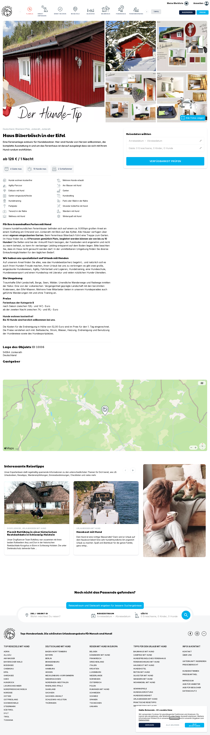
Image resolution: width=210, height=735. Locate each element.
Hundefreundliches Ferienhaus (149, 658)
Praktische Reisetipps (144, 702)
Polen (93, 686)
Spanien (94, 699)
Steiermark (10, 706)
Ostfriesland (11, 699)
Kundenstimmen (191, 671)
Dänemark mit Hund (100, 655)
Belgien (93, 651)
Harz (6, 679)
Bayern (49, 655)
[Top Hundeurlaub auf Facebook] (190, 633)
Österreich (95, 682)
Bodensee (9, 665)
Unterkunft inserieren (194, 661)
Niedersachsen (53, 679)
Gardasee (9, 675)
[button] (201, 3)
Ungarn (94, 706)
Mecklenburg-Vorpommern (59, 675)
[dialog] (171, 719)
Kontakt (187, 651)
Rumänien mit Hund (99, 689)
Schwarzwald (11, 703)
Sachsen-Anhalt (54, 696)
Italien (93, 665)
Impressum (188, 681)
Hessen (49, 672)
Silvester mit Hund (143, 675)
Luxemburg (95, 672)
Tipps (156, 12)
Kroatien (94, 669)
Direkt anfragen (42, 15)
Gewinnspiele (140, 689)
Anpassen (149, 725)
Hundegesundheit (142, 695)
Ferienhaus (121, 14)
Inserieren (187, 12)
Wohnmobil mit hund (144, 682)
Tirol (6, 717)
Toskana (8, 720)
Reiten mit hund (141, 672)
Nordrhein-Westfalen (57, 682)
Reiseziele (75, 14)
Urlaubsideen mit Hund (145, 699)
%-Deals (29, 14)
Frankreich (95, 658)
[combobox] (59, 618)
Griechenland (97, 662)
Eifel (6, 672)
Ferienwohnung (136, 14)
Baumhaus (105, 14)
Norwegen (95, 679)
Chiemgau (9, 669)
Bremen (49, 665)
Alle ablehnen (172, 725)
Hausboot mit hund (143, 665)
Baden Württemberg (56, 651)
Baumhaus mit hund (143, 651)
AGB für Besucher (192, 687)
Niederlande (96, 675)
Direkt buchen (60, 14)
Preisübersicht (190, 665)
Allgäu (7, 655)
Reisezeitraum (105, 613)
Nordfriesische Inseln (15, 689)
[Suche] (186, 615)
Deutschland (8, 129)
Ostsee (7, 696)
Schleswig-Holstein (56, 699)
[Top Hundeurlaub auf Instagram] (197, 633)
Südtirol (8, 710)
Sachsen (49, 693)
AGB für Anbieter (191, 684)
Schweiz (94, 696)
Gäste (144, 613)
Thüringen (50, 703)
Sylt (6, 713)
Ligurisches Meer (12, 686)
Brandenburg (52, 662)
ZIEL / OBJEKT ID (39, 613)
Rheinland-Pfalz (22, 129)
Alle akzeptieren (194, 725)
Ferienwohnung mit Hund (146, 662)
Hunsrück (9, 682)
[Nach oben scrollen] (204, 633)
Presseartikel (190, 674)
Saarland (50, 689)
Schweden (95, 693)
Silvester (91, 14)
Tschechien (96, 703)
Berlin (48, 658)
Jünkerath (35, 129)
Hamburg (50, 669)
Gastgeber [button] (13, 361)
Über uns (187, 655)
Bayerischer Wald (13, 662)
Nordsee (8, 693)
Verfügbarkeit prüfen (165, 161)
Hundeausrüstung (143, 692)
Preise (202, 12)
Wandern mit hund (143, 679)
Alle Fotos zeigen (195, 118)
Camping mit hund (142, 655)
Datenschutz (190, 691)
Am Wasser (9, 658)
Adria (7, 651)
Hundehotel (139, 669)
